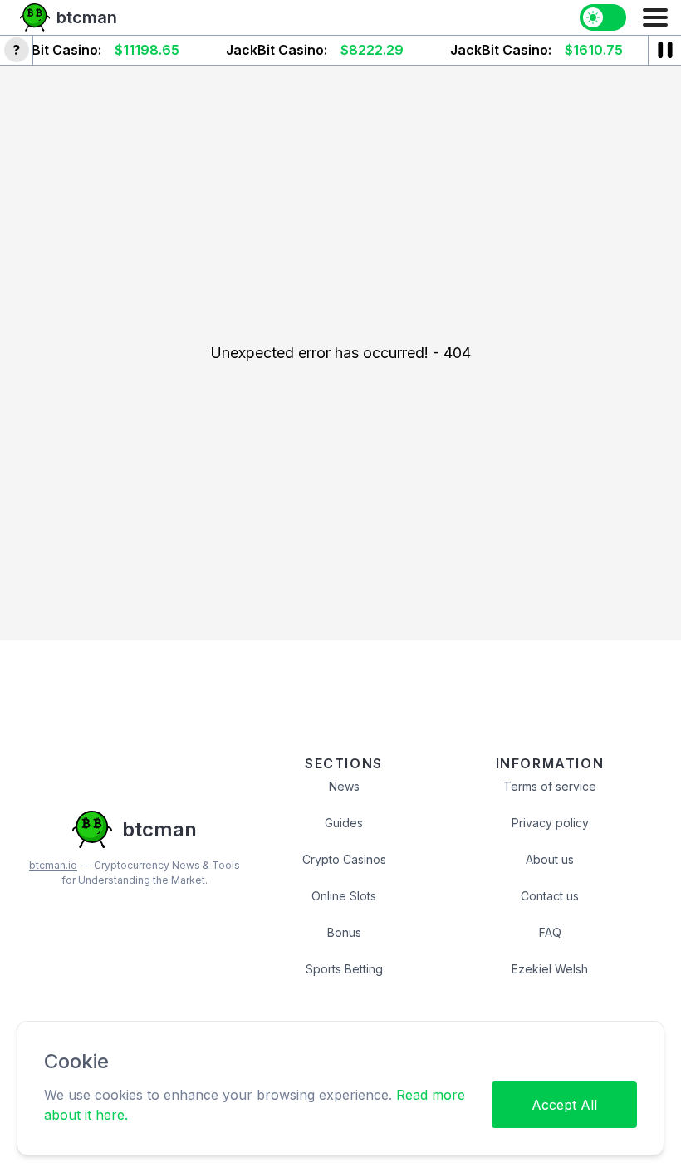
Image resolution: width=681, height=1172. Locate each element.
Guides (344, 823)
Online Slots (343, 896)
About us (550, 859)
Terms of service (549, 786)
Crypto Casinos (344, 859)
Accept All (564, 1104)
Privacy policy (550, 823)
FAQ (550, 932)
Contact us (550, 896)
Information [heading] (550, 763)
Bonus (344, 932)
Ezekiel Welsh (550, 969)
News (344, 786)
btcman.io (53, 865)
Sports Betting (344, 969)
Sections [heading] (344, 763)
